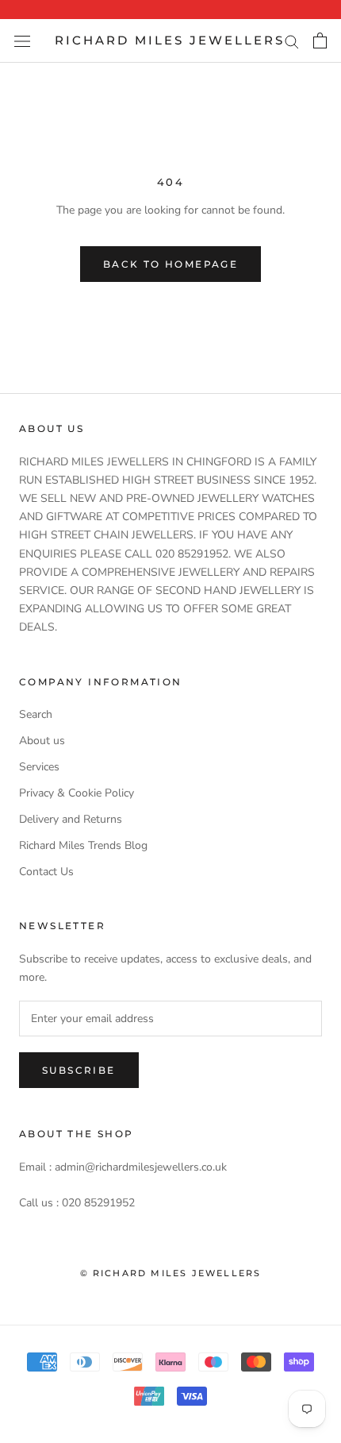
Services (39, 766)
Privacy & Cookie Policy (76, 793)
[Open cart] (320, 40)
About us (42, 740)
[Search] (292, 41)
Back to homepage (170, 264)
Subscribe (79, 1070)
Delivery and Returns (70, 819)
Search (35, 714)
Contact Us (46, 871)
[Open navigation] (22, 41)
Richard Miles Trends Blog (83, 845)
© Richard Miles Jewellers (171, 1273)
